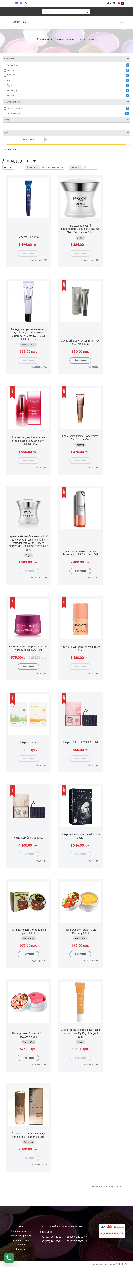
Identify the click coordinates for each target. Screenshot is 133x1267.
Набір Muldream (28, 742)
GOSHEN (11, 75)
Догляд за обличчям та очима (58, 39)
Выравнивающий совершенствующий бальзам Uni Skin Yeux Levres (80, 229)
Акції (20, 1226)
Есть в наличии (14, 108)
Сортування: (32, 167)
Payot (9, 85)
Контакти (21, 1249)
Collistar (10, 70)
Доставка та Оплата (20, 1231)
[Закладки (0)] (114, 3)
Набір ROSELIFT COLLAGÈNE (80, 742)
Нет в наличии (14, 113)
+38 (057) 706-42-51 (51, 1236)
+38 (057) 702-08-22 (51, 1241)
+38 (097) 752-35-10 (76, 1241)
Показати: (75, 167)
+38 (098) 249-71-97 (76, 1236)
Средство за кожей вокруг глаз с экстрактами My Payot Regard (80, 1033)
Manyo (10, 80)
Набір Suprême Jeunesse (28, 837)
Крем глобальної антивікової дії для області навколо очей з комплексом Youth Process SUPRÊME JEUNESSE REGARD (28, 543)
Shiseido (11, 95)
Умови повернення (21, 1235)
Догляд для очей (87, 39)
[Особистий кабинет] (109, 3)
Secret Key (12, 90)
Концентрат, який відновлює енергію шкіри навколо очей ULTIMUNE (28, 441)
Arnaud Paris (13, 65)
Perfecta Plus (28, 237)
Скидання (11, 149)
